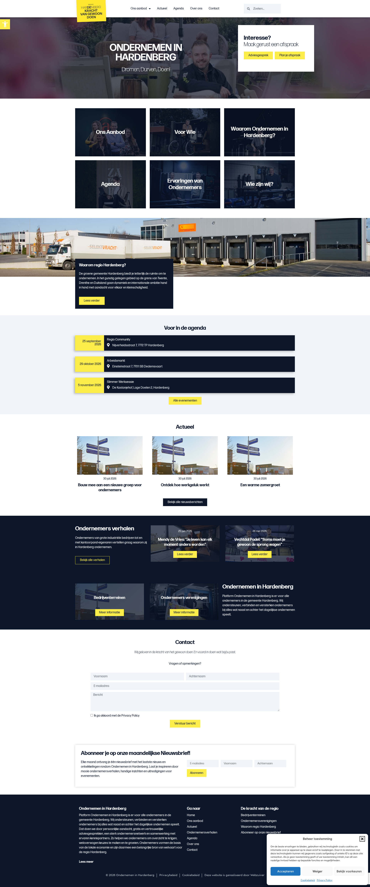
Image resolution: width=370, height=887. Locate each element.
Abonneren (196, 773)
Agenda (178, 8)
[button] (362, 839)
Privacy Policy (324, 880)
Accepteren (285, 871)
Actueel (162, 8)
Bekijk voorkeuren (349, 871)
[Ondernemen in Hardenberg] (91, 12)
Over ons (196, 8)
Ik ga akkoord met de (117, 715)
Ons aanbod (139, 8)
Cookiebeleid (308, 880)
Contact (214, 8)
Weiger (317, 871)
